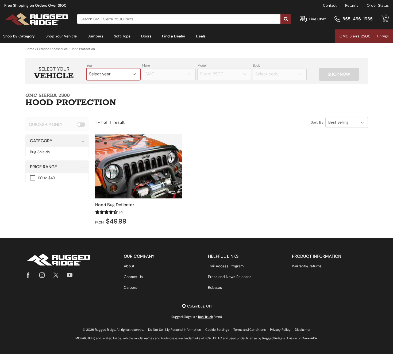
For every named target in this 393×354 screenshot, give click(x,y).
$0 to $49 (46, 177)
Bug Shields (40, 151)
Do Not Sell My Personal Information (174, 330)
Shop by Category (19, 36)
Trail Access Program (226, 266)
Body (256, 65)
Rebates (215, 287)
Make (146, 65)
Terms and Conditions (249, 330)
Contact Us (133, 276)
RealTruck (205, 317)
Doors (146, 36)
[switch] (57, 124)
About (129, 266)
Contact (330, 5)
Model (202, 65)
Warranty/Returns (307, 266)
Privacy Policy (280, 330)
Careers (130, 287)
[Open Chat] (303, 19)
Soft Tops (122, 36)
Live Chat (317, 19)
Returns (351, 5)
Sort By (317, 122)
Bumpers (95, 36)
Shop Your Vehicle (61, 36)
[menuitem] (19, 36)
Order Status (378, 5)
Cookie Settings (217, 330)
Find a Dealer (173, 36)
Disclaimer (302, 330)
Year (90, 65)
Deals (201, 36)
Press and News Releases (229, 276)
